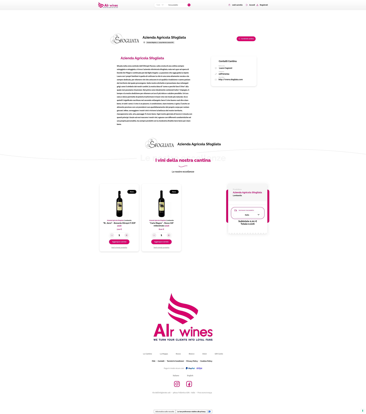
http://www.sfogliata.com (231, 79)
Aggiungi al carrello (119, 242)
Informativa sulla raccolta (164, 411)
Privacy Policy (192, 361)
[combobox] (160, 5)
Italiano (176, 376)
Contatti (161, 361)
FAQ (153, 361)
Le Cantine (147, 354)
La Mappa (164, 354)
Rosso (178, 354)
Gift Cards (219, 354)
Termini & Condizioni (175, 361)
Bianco (191, 354)
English (190, 376)
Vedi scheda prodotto (119, 248)
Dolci (204, 354)
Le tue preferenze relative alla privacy (191, 411)
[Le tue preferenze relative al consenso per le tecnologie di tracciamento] (362, 410)
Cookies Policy (206, 361)
